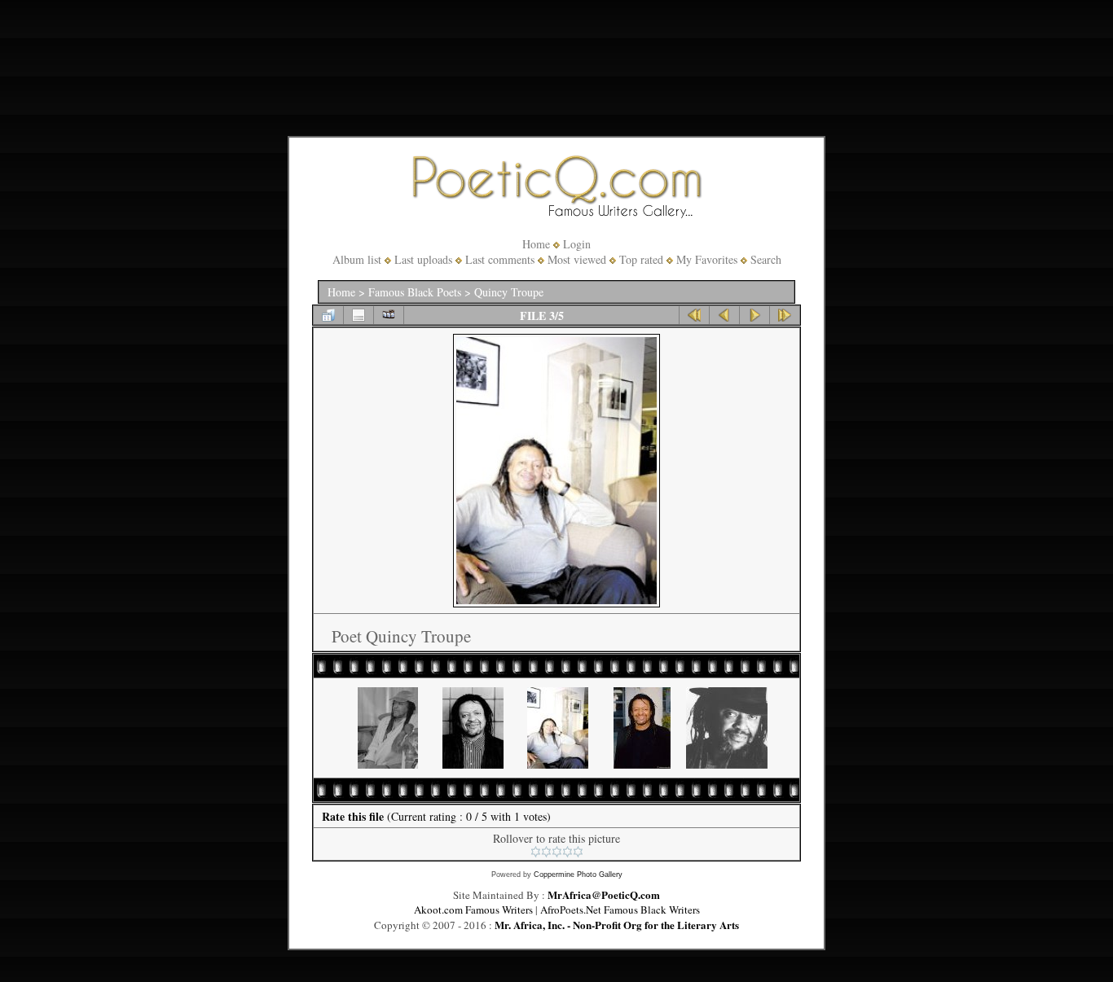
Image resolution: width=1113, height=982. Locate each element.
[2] (546, 851)
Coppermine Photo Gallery (578, 874)
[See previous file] (724, 315)
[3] (557, 851)
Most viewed (577, 259)
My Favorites (706, 259)
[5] (578, 851)
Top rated (641, 259)
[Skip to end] (784, 315)
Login (577, 244)
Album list (356, 259)
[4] (567, 851)
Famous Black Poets (414, 292)
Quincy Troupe (508, 292)
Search (765, 259)
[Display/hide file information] (358, 315)
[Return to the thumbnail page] (328, 315)
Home (536, 244)
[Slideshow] (388, 315)
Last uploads (423, 259)
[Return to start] (694, 315)
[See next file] (754, 315)
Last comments (500, 259)
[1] (535, 851)
